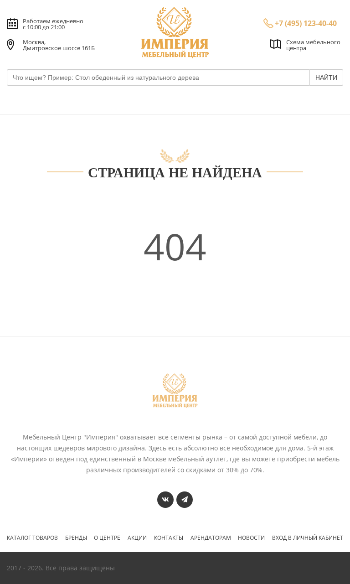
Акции (137, 538)
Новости (251, 538)
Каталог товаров (32, 538)
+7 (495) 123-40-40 (306, 23)
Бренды (76, 538)
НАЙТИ (326, 77)
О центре (107, 538)
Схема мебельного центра (313, 45)
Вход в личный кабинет (307, 538)
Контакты (168, 538)
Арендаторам (210, 538)
